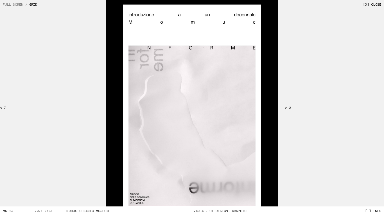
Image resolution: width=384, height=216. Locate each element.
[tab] (16, 5)
